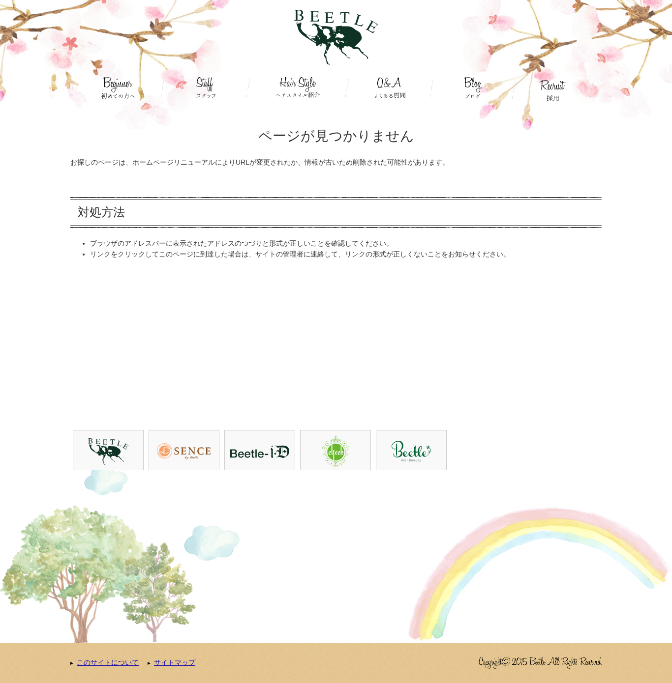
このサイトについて (108, 662)
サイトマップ (174, 662)
